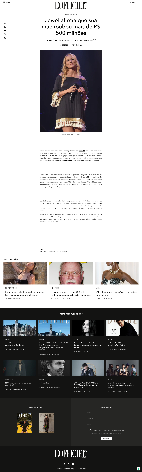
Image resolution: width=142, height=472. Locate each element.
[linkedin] (5, 27)
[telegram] (5, 38)
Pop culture (71, 14)
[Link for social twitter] (65, 464)
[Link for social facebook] (69, 464)
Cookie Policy (81, 469)
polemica (43, 252)
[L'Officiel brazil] (71, 5)
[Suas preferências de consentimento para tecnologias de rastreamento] (138, 468)
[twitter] (5, 31)
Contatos (59, 469)
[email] (5, 16)
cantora (63, 252)
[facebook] (5, 20)
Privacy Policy (117, 433)
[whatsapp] (5, 34)
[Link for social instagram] (73, 464)
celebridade (53, 252)
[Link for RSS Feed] (77, 464)
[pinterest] (5, 24)
